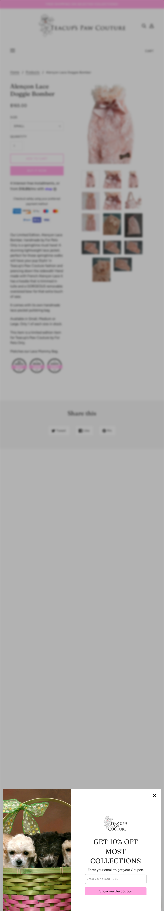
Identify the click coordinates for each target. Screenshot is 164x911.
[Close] (155, 795)
